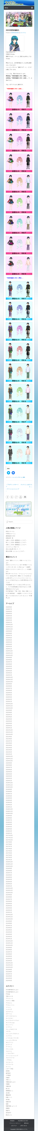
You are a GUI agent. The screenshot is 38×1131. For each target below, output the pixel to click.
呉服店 (8, 1077)
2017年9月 (9, 842)
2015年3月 (9, 908)
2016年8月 (9, 870)
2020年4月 (9, 774)
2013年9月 (9, 947)
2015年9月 (9, 894)
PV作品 (8, 994)
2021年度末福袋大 (12, 30)
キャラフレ (10, 2)
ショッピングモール (17, 477)
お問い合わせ (23, 1125)
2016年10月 (9, 866)
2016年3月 (9, 881)
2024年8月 (9, 659)
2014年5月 (9, 930)
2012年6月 (9, 976)
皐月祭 (8, 1099)
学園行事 (8, 1086)
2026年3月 (9, 618)
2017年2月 (9, 857)
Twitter (12, 497)
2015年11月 (9, 890)
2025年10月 (9, 629)
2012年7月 (9, 974)
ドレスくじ (9, 1051)
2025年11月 (9, 627)
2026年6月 (9, 611)
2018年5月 (9, 824)
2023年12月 (9, 677)
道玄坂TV (8, 1112)
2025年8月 (9, 633)
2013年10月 (9, 945)
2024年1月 (9, 675)
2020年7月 (9, 767)
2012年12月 (9, 963)
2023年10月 (9, 681)
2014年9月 (9, 921)
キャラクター (9, 1018)
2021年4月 (9, 747)
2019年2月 (9, 804)
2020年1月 (9, 780)
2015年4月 (9, 905)
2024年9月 (9, 657)
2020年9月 (9, 763)
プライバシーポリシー (15, 1123)
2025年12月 (9, 624)
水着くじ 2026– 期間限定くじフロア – (16, 540)
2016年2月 (9, 883)
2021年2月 (9, 752)
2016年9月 (9, 868)
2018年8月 (9, 818)
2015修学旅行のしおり (12, 989)
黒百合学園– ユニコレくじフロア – (15, 551)
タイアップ (9, 1044)
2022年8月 (9, 712)
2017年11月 (9, 837)
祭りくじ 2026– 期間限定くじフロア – (16, 542)
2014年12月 (9, 914)
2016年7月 (9, 873)
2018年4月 (9, 826)
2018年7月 (9, 820)
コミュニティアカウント (12, 1033)
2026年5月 (9, 613)
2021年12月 (9, 730)
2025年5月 (9, 640)
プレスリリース (10, 1057)
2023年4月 (9, 695)
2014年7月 (9, 925)
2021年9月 (9, 736)
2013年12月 (9, 941)
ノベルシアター (10, 1053)
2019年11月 (9, 785)
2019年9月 (9, 789)
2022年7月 (9, 714)
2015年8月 (9, 897)
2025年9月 (9, 631)
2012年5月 (9, 978)
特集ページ (9, 1097)
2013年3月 (9, 958)
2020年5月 (9, 771)
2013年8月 (9, 949)
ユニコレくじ (9, 1062)
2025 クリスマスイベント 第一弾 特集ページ (18, 565)
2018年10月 (9, 813)
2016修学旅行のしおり (12, 992)
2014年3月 (9, 934)
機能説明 (8, 1095)
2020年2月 (9, 778)
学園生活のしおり (11, 1082)
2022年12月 (9, 703)
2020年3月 (9, 776)
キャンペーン (9, 1024)
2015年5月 (9, 903)
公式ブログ (14, 1125)
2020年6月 (9, 769)
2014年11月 (9, 916)
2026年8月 (9, 607)
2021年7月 (9, 741)
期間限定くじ (9, 1090)
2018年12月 (9, 809)
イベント (8, 1007)
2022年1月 (9, 728)
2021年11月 (9, 732)
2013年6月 (9, 954)
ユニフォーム (9, 1064)
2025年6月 (9, 637)
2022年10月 (9, 708)
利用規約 (12, 1120)
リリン (29, 560)
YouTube (20, 497)
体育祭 (8, 1071)
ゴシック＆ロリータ (11, 1029)
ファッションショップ (12, 1055)
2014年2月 (9, 936)
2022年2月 (9, 725)
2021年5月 (9, 745)
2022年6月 (9, 717)
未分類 (8, 1093)
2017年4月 (9, 853)
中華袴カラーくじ (11, 533)
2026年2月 (9, 620)
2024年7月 (9, 662)
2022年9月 (9, 710)
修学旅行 (8, 1073)
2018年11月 (9, 811)
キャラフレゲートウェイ (12, 1020)
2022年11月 (9, 706)
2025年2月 (9, 646)
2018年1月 (9, 833)
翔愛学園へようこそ (11, 1106)
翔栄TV (8, 1110)
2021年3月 (9, 750)
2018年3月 (9, 829)
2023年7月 (9, 688)
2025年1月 (9, 648)
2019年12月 (9, 782)
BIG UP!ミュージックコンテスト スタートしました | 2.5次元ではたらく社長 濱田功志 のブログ (19, 580)
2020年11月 (9, 758)
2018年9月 (9, 815)
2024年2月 (9, 673)
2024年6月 (9, 664)
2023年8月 (9, 686)
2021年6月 (9, 743)
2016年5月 (9, 877)
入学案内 (8, 1075)
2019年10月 (9, 787)
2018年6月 (9, 822)
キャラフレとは (10, 1022)
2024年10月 (9, 655)
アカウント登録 (10, 1000)
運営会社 (26, 1123)
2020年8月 (9, 765)
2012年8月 (9, 971)
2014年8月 (9, 923)
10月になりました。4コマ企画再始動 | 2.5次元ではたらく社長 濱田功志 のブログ (18, 587)
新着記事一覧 (9, 538)
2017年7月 (9, 846)
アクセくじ (9, 1003)
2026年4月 (9, 616)
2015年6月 (9, 901)
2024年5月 (9, 666)
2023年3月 (9, 697)
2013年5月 (9, 956)
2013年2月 (9, 960)
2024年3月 (9, 670)
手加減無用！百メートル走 (13, 584)
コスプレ (8, 1031)
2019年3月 (9, 802)
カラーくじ (9, 1014)
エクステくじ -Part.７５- (12, 547)
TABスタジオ (9, 996)
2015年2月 (9, 910)
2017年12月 (9, 835)
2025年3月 (9, 644)
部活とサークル (10, 531)
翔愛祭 (8, 1108)
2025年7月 (9, 635)
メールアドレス (25, 497)
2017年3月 (9, 855)
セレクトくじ (9, 1042)
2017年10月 (9, 840)
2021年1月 (9, 754)
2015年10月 (9, 892)
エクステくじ (9, 1011)
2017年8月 (9, 844)
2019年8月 (9, 791)
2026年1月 (9, 622)
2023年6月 (9, 690)
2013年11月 (9, 943)
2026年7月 (9, 609)
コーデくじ (9, 1027)
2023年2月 (9, 699)
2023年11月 (9, 679)
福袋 (24, 477)
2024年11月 (9, 653)
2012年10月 (9, 967)
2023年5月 (9, 692)
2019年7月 (9, 793)
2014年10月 (9, 919)
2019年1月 (9, 807)
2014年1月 (9, 938)
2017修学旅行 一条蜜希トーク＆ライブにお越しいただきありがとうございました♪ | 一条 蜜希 (19, 596)
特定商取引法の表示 (23, 1120)
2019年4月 (9, 800)
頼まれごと (9, 1115)
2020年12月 (9, 756)
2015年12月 (9, 888)
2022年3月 (9, 723)
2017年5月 (9, 851)
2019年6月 (9, 796)
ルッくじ (8, 1066)
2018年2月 (9, 831)
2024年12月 (9, 651)
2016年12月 (9, 862)
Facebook (7, 497)
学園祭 (8, 1084)
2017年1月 (9, 859)
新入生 (8, 1088)
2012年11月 (9, 965)
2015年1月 (9, 912)
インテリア (9, 1009)
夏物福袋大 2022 (10, 536)
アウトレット (9, 998)
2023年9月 (9, 684)
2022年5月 (9, 719)
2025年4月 (9, 642)
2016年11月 (9, 864)
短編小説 (8, 1101)
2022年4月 (9, 721)
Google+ (16, 497)
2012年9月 (9, 969)
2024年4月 (9, 668)
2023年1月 (9, 701)
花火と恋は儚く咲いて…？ (13, 549)
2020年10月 (9, 760)
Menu (6, 8)
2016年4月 (9, 879)
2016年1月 (9, 886)
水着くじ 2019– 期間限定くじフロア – (16, 544)
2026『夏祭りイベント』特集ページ (16, 560)
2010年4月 (9, 980)
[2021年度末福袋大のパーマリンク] (19, 19)
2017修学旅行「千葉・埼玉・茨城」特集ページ (19, 591)
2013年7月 (9, 952)
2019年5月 (9, 798)
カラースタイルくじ (11, 1016)
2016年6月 (9, 875)
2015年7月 (9, 899)
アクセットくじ (10, 1005)
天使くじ (8, 1079)
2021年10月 (9, 734)
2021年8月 (9, 739)
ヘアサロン (9, 1060)
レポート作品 (9, 1068)
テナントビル (9, 1049)
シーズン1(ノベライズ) (12, 1038)
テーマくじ (9, 1046)
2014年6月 (9, 927)
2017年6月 (9, 848)
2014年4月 (9, 932)
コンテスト (9, 1035)
